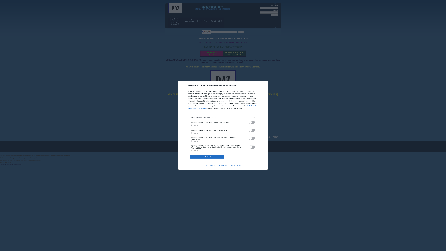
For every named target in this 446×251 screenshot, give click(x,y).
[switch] (252, 122)
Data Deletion (210, 165)
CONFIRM (207, 156)
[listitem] (223, 117)
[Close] (263, 86)
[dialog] (223, 125)
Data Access (223, 165)
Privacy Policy (236, 165)
